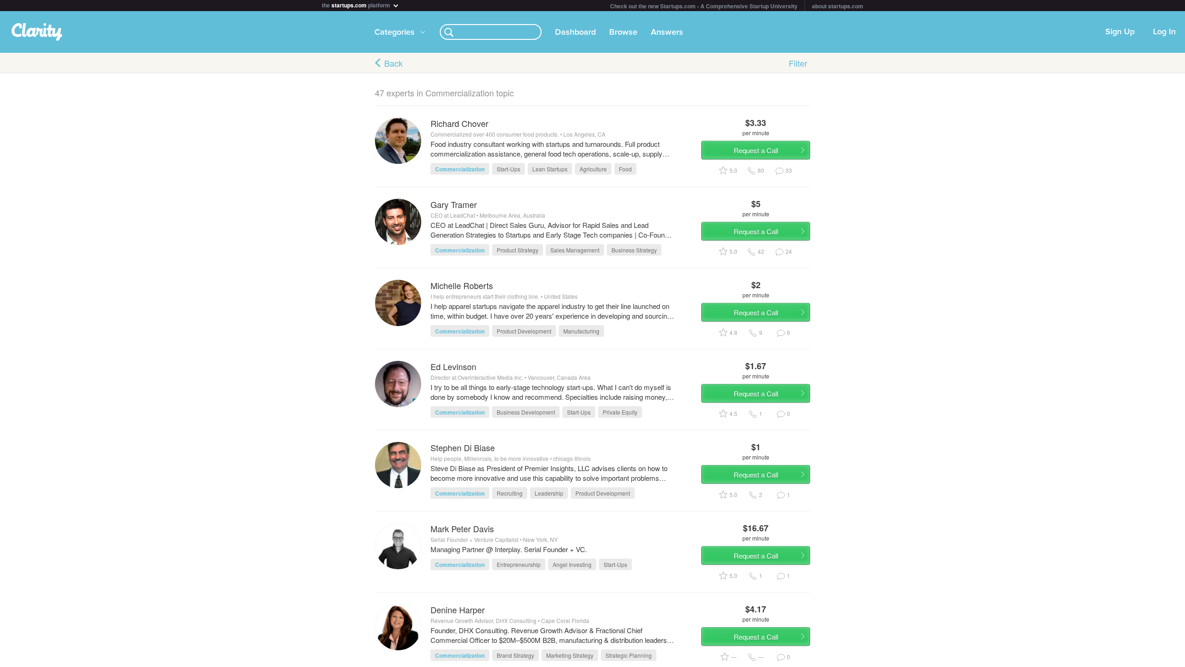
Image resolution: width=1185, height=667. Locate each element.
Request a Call (756, 150)
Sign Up (1120, 32)
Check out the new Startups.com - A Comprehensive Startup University (704, 6)
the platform (357, 4)
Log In (1164, 32)
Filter (798, 63)
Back (393, 63)
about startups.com (837, 6)
